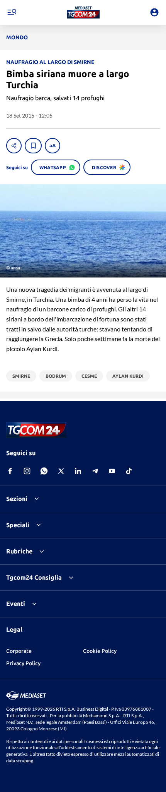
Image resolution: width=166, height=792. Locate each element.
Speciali (17, 524)
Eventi (15, 603)
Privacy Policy (23, 663)
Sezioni (16, 498)
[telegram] (95, 471)
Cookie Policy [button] (100, 651)
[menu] (11, 12)
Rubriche (19, 551)
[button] (83, 12)
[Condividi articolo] (14, 145)
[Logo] (83, 12)
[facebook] (10, 471)
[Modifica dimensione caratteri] (52, 145)
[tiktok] (129, 471)
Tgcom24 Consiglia (34, 577)
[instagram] (27, 471)
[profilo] (154, 12)
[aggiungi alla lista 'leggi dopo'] (33, 145)
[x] (61, 471)
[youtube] (112, 471)
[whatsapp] (44, 471)
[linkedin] (78, 471)
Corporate (19, 651)
